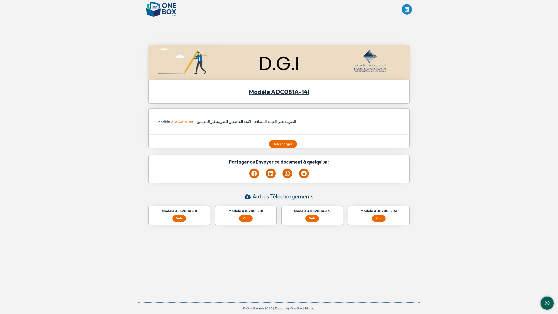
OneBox (296, 308)
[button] (254, 173)
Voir (179, 218)
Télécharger (283, 144)
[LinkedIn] (407, 9)
